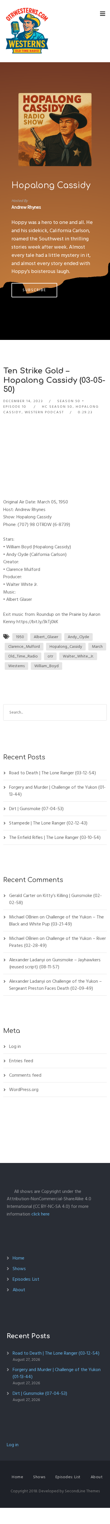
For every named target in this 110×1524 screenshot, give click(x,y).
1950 (20, 636)
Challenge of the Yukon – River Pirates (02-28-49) (57, 942)
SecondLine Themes (82, 1491)
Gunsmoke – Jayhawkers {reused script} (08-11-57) (55, 963)
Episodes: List (26, 1279)
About (19, 1290)
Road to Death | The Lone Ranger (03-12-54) (52, 773)
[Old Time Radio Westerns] (27, 31)
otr (50, 656)
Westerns (16, 665)
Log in (15, 1046)
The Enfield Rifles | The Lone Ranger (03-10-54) (55, 837)
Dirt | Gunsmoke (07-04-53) (36, 808)
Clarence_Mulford (24, 646)
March (97, 646)
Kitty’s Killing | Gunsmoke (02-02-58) (55, 899)
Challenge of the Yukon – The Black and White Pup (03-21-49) (56, 920)
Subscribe (34, 290)
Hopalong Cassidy (50, 185)
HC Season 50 (57, 406)
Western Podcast (44, 412)
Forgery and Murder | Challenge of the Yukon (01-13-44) (57, 790)
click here (40, 1214)
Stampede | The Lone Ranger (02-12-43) (48, 823)
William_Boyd (46, 665)
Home (18, 1258)
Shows (19, 1268)
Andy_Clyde (78, 636)
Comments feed (25, 1075)
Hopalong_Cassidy (66, 646)
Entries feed (21, 1061)
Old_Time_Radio (23, 656)
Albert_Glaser (46, 636)
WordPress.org (23, 1089)
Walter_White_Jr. (78, 656)
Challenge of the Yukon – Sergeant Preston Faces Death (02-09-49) (55, 984)
